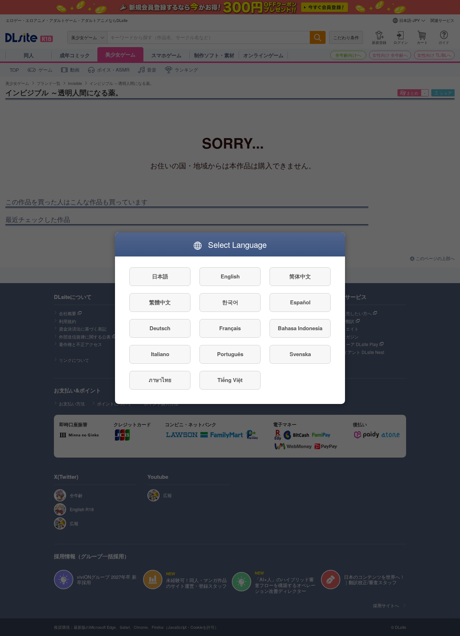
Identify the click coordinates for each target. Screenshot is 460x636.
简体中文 (300, 276)
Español (300, 302)
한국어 (230, 302)
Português (230, 354)
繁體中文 (160, 302)
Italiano (160, 354)
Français (230, 328)
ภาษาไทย (160, 380)
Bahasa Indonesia (300, 328)
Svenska (300, 354)
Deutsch (160, 328)
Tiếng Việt (230, 380)
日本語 (160, 276)
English (230, 276)
